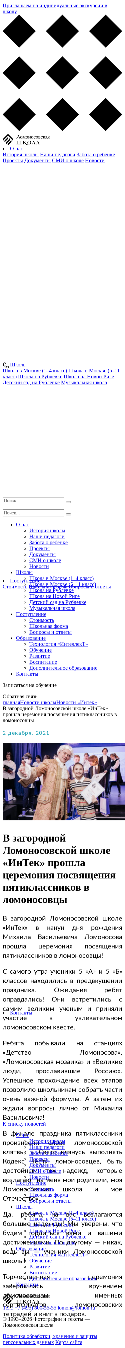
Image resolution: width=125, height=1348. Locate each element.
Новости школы (38, 702)
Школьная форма (48, 626)
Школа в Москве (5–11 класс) (62, 584)
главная (11, 702)
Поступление (31, 614)
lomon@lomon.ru (76, 1308)
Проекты (13, 160)
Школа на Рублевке (51, 590)
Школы (18, 364)
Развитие (39, 656)
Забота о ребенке (96, 154)
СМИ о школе (68, 160)
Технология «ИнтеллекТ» (58, 644)
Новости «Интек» (76, 702)
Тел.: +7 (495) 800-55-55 (29, 1308)
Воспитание (43, 662)
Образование (31, 638)
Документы (37, 160)
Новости (95, 160)
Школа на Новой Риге (54, 596)
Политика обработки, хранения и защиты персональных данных (50, 1339)
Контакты (27, 674)
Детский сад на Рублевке (57, 602)
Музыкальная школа (52, 608)
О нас (16, 148)
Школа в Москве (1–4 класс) (61, 578)
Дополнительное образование (63, 668)
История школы (21, 154)
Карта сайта (68, 1342)
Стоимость (15, 586)
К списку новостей (24, 1124)
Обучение (40, 650)
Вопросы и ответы (50, 632)
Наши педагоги (57, 154)
